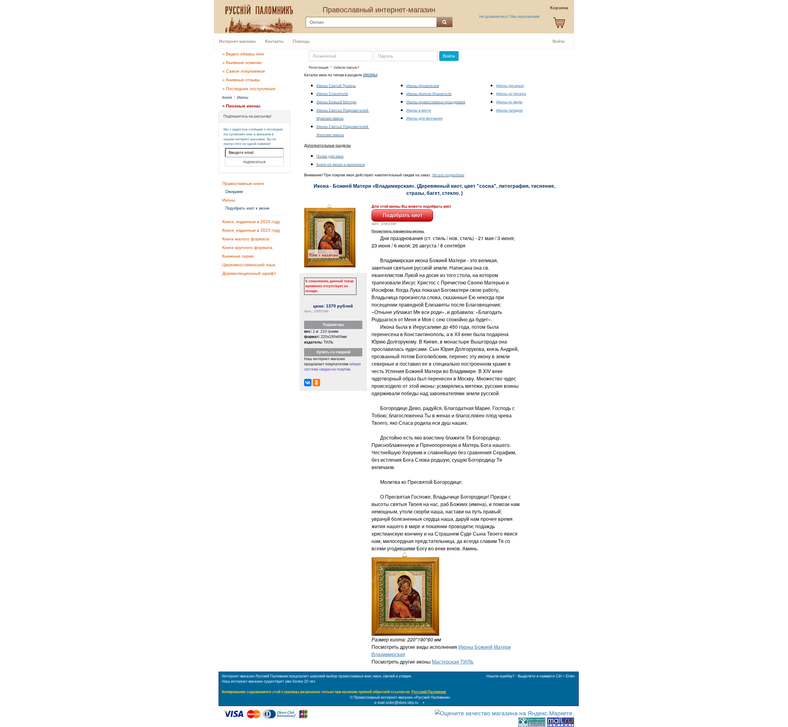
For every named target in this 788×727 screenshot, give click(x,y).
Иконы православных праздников (435, 102)
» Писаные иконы (241, 105)
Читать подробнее (448, 175)
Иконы (242, 97)
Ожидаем (234, 191)
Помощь (301, 41)
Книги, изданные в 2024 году (251, 221)
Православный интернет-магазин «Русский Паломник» (402, 697)
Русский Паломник (429, 692)
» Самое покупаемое (243, 71)
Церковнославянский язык (248, 264)
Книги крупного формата (247, 247)
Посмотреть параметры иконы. (398, 231)
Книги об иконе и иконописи (340, 165)
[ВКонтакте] (308, 382)
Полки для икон (330, 156)
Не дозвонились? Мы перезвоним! (509, 16)
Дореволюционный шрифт (249, 273)
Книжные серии (238, 256)
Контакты (274, 41)
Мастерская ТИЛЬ (453, 661)
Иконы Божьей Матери (336, 102)
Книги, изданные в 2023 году (251, 230)
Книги (227, 97)
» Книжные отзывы (241, 79)
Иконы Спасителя (332, 94)
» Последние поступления (248, 88)
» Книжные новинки (242, 62)
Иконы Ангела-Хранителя (429, 94)
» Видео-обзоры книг (243, 53)
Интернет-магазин (237, 41)
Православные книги (243, 183)
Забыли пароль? (346, 67)
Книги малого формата (245, 238)
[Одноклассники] (316, 382)
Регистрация (318, 67)
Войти (559, 41)
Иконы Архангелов (422, 86)
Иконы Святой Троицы (336, 86)
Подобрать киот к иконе (247, 208)
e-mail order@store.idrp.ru (396, 703)
